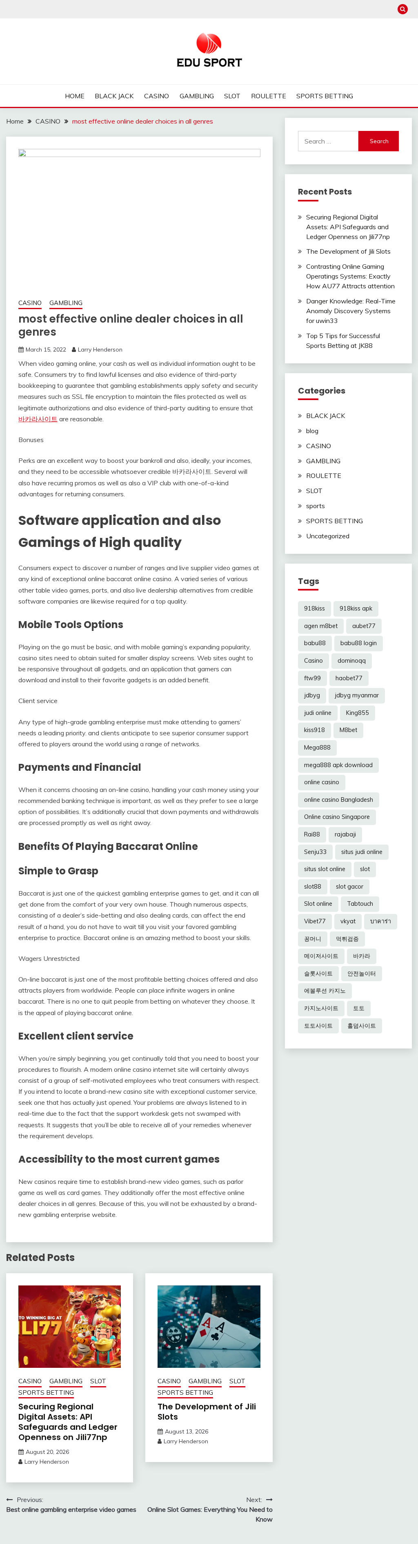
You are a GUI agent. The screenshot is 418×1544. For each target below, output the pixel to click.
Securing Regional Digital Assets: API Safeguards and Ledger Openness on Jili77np (68, 1422)
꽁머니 (312, 938)
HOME (74, 96)
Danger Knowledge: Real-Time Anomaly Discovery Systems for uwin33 (351, 311)
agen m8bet (321, 626)
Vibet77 (315, 921)
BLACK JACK (114, 96)
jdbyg (312, 695)
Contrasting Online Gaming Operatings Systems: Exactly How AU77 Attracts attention (350, 276)
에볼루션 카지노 (325, 990)
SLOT (232, 96)
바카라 (361, 956)
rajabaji (345, 834)
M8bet (348, 730)
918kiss (314, 608)
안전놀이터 (361, 973)
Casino (313, 660)
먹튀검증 (347, 938)
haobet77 (349, 678)
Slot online (318, 903)
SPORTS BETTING (324, 96)
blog (312, 431)
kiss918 (314, 730)
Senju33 (315, 852)
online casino (321, 782)
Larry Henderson (100, 349)
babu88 (315, 643)
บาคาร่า (380, 921)
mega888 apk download (338, 765)
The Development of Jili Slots (207, 1411)
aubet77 (364, 626)
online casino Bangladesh (338, 799)
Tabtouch (360, 903)
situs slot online (324, 869)
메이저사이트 (321, 956)
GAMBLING (197, 96)
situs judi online (361, 852)
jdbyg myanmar (357, 695)
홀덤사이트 (361, 1025)
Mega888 (317, 747)
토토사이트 (318, 1025)
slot (365, 869)
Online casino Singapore (337, 817)
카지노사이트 (321, 1008)
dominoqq (352, 660)
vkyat (348, 921)
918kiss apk (356, 608)
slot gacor (349, 886)
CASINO (156, 96)
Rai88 (312, 834)
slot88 (312, 886)
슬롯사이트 (318, 973)
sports (315, 506)
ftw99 (312, 678)
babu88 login (358, 643)
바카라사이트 (38, 419)
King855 (357, 713)
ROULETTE (268, 96)
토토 (359, 1008)
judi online (317, 713)
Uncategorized (327, 536)
